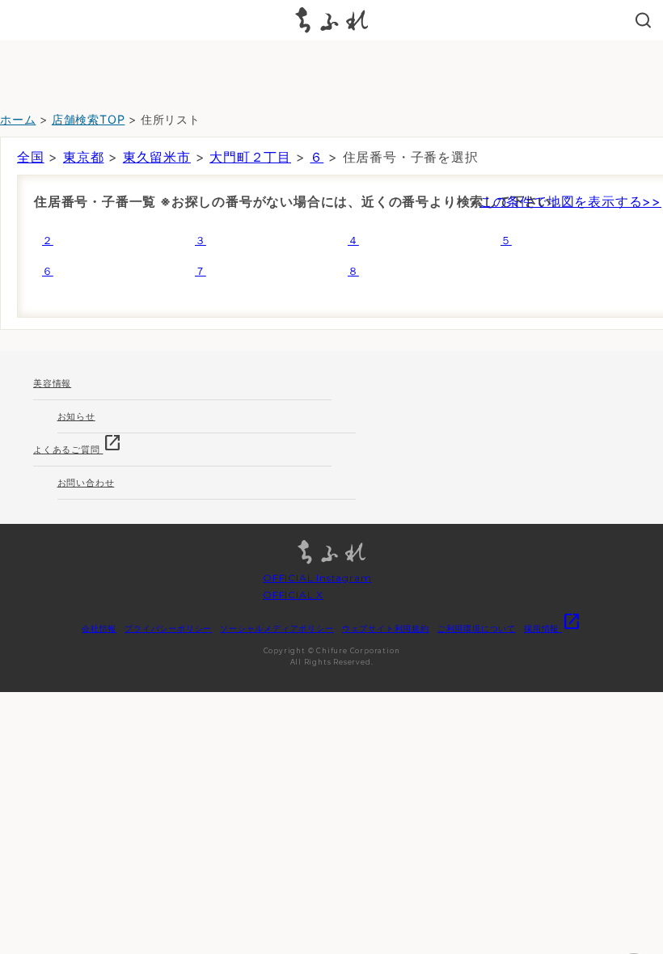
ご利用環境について (476, 628)
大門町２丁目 (250, 157)
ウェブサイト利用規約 (385, 628)
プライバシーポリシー (168, 628)
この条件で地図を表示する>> (570, 201)
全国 (30, 157)
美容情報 (52, 383)
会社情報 (99, 628)
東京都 (83, 157)
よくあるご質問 (77, 444)
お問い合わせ (86, 482)
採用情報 (552, 628)
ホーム (18, 119)
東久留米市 (157, 157)
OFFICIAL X (293, 595)
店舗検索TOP (88, 119)
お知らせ (76, 416)
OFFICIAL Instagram (317, 578)
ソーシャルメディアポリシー (276, 628)
